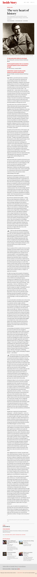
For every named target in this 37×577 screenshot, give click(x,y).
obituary (22, 345)
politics (14, 534)
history (11, 534)
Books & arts (10, 7)
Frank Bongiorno (10, 20)
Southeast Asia (18, 534)
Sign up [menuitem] (31, 2)
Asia (6, 534)
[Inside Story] (10, 2)
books (8, 534)
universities (23, 534)
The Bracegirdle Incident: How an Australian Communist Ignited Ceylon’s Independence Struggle (17, 65)
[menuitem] (33, 2)
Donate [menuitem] (28, 2)
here (19, 569)
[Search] (33, 3)
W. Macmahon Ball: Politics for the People (17, 58)
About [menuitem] (25, 2)
